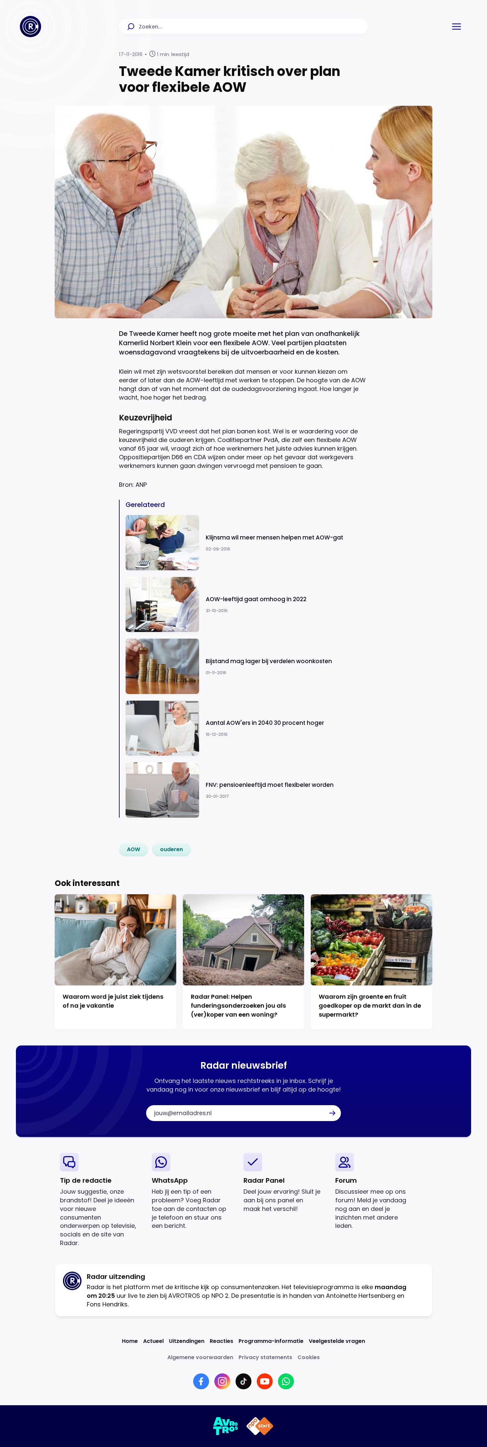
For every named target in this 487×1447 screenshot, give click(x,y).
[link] (133, 849)
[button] (456, 26)
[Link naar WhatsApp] (286, 1381)
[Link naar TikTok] (243, 1381)
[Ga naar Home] (30, 26)
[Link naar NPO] (260, 1426)
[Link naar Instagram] (222, 1381)
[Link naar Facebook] (201, 1381)
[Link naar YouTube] (265, 1381)
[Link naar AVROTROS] (225, 1426)
